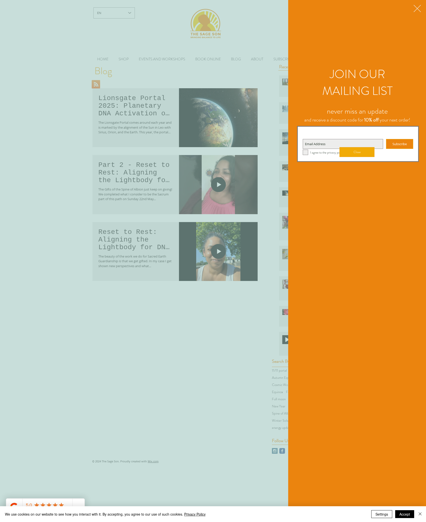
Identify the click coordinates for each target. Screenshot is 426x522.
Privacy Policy (195, 514)
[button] (417, 8)
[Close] (420, 514)
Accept (404, 514)
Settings (381, 514)
